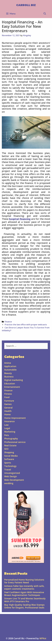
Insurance (9, 421)
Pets (6, 435)
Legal (7, 428)
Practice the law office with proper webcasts (26, 324)
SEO (6, 448)
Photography (11, 438)
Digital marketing (13, 380)
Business (9, 376)
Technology (10, 466)
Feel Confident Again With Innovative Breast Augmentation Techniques (24, 594)
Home (7, 414)
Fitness (8, 393)
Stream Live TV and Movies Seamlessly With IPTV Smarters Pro (25, 600)
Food (6, 397)
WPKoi (42, 638)
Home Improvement (15, 417)
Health (7, 411)
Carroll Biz (26, 5)
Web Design (10, 476)
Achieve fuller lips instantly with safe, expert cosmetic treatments (24, 587)
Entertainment (12, 386)
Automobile (10, 369)
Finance (8, 321)
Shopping (9, 452)
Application (10, 366)
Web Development (14, 479)
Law (6, 424)
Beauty (8, 373)
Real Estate (10, 445)
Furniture (9, 400)
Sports (7, 462)
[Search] (44, 13)
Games (8, 404)
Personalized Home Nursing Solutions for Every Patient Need (24, 581)
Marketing (9, 431)
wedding (8, 483)
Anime (7, 362)
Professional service (15, 442)
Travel (7, 469)
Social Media (11, 455)
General (8, 407)
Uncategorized (12, 473)
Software (9, 459)
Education (9, 383)
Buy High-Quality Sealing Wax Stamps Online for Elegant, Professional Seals (24, 606)
